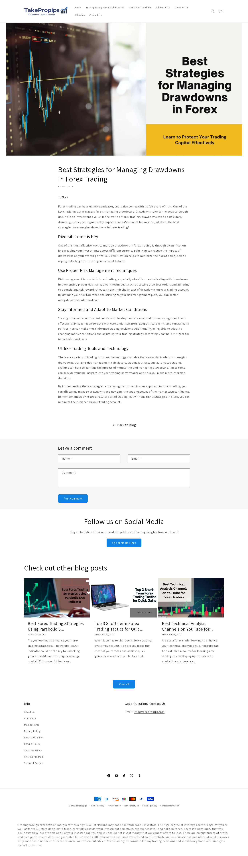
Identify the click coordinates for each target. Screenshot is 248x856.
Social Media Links (124, 543)
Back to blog (126, 425)
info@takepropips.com (149, 712)
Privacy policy (114, 805)
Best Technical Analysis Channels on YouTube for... (187, 626)
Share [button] (65, 197)
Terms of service (131, 805)
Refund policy (97, 805)
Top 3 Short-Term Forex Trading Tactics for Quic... (119, 626)
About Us (29, 712)
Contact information (169, 805)
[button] (213, 11)
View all (124, 684)
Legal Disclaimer (33, 737)
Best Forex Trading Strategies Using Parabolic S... (56, 626)
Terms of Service (33, 763)
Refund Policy (32, 743)
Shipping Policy (33, 750)
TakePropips (81, 805)
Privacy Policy (32, 731)
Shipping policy (149, 805)
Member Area (32, 724)
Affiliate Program (34, 756)
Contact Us (30, 718)
